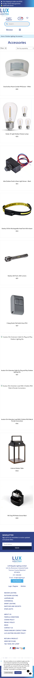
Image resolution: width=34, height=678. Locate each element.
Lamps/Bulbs (9, 598)
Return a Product (11, 638)
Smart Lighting (10, 603)
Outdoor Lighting (10, 36)
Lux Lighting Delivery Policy (14, 633)
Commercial (8, 601)
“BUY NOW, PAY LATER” (11, 644)
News (6, 625)
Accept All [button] (18, 672)
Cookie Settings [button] (8, 672)
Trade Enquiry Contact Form (15, 630)
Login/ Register (9, 19)
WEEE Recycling (10, 641)
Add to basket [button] (16, 93)
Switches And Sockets (12, 606)
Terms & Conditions (11, 617)
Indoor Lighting (10, 593)
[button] (19, 29)
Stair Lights (8, 609)
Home (2, 36)
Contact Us (8, 628)
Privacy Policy (9, 622)
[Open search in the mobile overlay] (17, 24)
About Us (7, 614)
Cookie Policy (9, 620)
